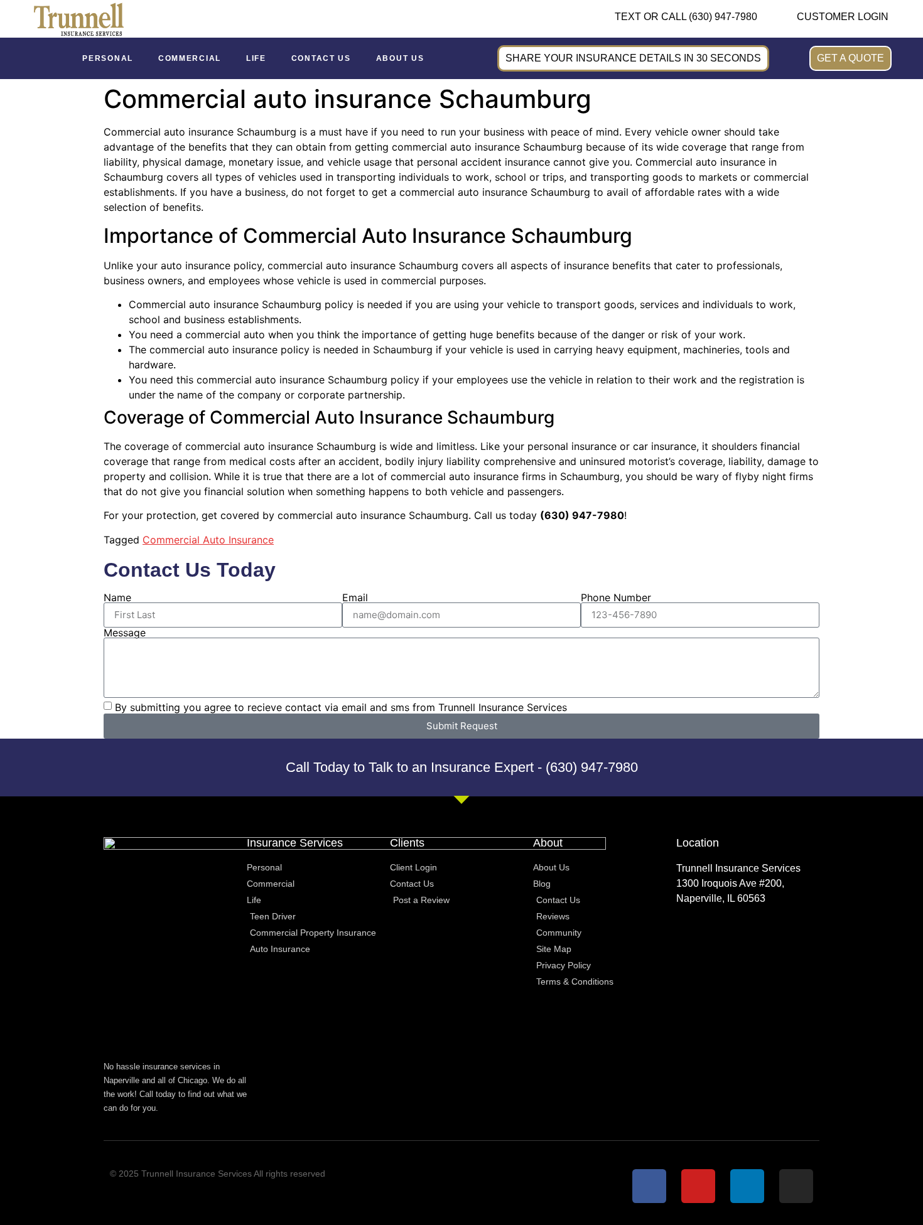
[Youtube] (698, 1186)
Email (355, 597)
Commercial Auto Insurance (208, 539)
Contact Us (321, 58)
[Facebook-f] (649, 1186)
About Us (400, 58)
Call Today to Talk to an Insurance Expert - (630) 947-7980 (462, 767)
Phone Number (616, 597)
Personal (107, 58)
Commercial (189, 58)
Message (125, 633)
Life (256, 58)
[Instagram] (796, 1186)
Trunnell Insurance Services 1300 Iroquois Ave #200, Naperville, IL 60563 (738, 883)
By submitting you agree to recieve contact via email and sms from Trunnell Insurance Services (341, 706)
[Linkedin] (747, 1186)
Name (117, 597)
